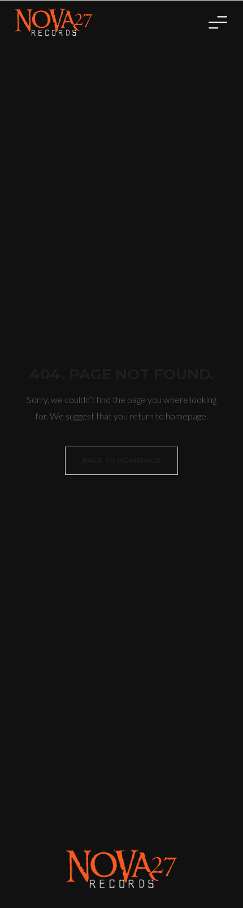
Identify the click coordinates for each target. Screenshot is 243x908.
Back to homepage (121, 460)
